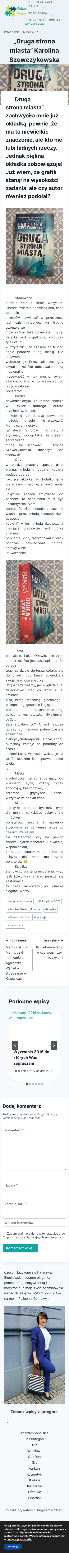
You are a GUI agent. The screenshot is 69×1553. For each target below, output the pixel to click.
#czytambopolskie (20, 901)
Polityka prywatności (20, 1510)
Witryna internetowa (19, 1223)
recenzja (40, 917)
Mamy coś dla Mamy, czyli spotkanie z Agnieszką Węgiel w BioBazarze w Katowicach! (16, 959)
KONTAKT (55, 20)
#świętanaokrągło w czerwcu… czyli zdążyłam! (49, 949)
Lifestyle (34, 1492)
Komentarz (14, 1130)
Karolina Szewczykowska (24, 909)
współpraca (16, 925)
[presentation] (34, 1027)
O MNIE (33, 6)
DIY (34, 1445)
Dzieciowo (34, 1451)
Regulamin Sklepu (50, 1510)
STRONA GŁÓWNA (40, 2)
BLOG (32, 20)
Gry (34, 1462)
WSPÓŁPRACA (37, 13)
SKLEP (42, 20)
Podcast (34, 1498)
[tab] (27, 1084)
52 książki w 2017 (48, 901)
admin (15, 31)
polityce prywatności (19, 1539)
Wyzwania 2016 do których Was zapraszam (31, 1057)
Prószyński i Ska (18, 917)
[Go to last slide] (15, 1045)
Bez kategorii (34, 24)
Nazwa (11, 1185)
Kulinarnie (34, 1486)
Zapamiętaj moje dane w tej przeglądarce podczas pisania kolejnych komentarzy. (36, 1235)
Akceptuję (12, 1546)
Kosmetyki (34, 1474)
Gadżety (34, 1457)
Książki (34, 1480)
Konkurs (34, 1468)
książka (50, 909)
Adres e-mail (15, 1204)
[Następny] (54, 1045)
